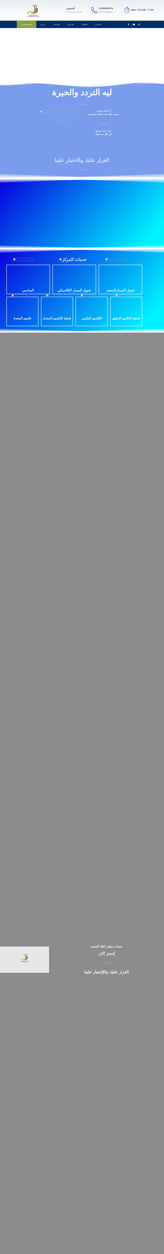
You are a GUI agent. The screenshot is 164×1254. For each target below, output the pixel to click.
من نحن (43, 24)
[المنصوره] (62, 10)
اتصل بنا (98, 24)
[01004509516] (94, 10)
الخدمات (56, 24)
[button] (9, 212)
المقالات (85, 24)
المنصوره (70, 8)
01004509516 (106, 8)
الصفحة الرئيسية (26, 24)
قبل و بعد (70, 24)
